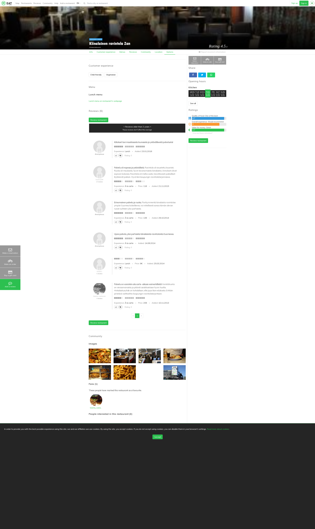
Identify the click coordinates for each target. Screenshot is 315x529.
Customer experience (106, 52)
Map (17, 3)
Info (91, 52)
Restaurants (26, 3)
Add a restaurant (67, 3)
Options (169, 52)
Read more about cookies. (218, 429)
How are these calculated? (203, 133)
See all (193, 103)
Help (56, 3)
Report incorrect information (213, 52)
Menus (122, 52)
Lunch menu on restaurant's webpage (105, 101)
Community (48, 3)
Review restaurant (198, 140)
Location (158, 52)
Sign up (294, 3)
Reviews (37, 3)
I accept (157, 437)
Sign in (304, 3)
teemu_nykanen (96, 407)
